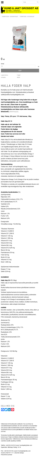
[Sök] (37, 2)
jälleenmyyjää (13, 112)
